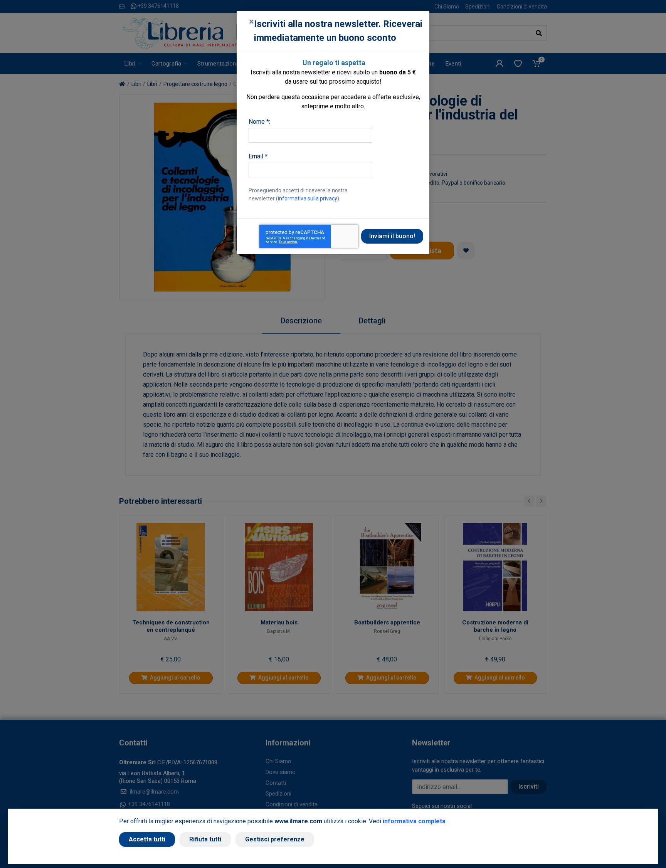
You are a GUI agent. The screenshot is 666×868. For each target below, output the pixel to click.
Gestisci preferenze (274, 839)
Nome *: (259, 121)
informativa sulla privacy (307, 198)
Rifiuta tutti (205, 839)
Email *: (259, 156)
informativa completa (414, 821)
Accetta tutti (147, 839)
